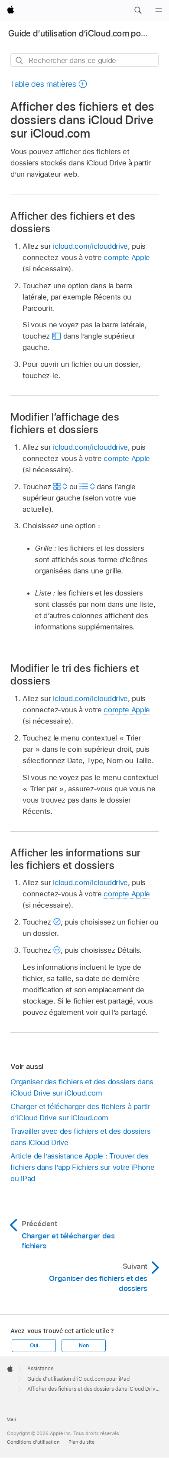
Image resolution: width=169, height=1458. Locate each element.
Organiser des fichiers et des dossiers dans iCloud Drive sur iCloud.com (81, 1087)
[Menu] (158, 10)
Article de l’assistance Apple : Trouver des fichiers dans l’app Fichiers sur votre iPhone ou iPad (82, 1167)
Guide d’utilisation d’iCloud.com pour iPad (87, 33)
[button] (137, 10)
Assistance (40, 1369)
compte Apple (127, 257)
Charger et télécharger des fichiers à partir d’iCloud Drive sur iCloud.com (80, 1112)
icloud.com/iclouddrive (90, 246)
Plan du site (81, 1442)
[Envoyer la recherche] (19, 60)
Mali (11, 1419)
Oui (34, 1346)
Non (83, 1346)
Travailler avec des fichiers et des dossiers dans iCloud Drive (80, 1137)
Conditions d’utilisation (33, 1442)
